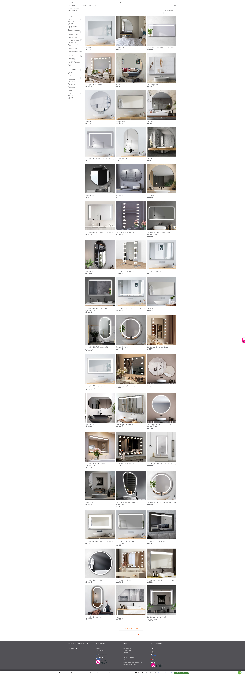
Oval (70, 24)
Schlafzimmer (72, 84)
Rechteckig (71, 21)
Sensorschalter (72, 50)
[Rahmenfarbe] (81, 70)
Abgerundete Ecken (73, 26)
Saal (70, 83)
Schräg (70, 27)
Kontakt (97, 5)
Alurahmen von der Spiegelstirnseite (73, 60)
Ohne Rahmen (72, 67)
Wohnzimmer (72, 86)
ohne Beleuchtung (73, 37)
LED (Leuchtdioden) (73, 34)
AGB (124, 655)
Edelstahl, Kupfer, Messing (74, 62)
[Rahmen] (81, 56)
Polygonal (71, 29)
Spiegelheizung (72, 42)
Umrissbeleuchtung (73, 48)
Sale (124, 659)
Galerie (91, 5)
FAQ (124, 654)
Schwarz (71, 72)
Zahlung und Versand (128, 657)
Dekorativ (71, 95)
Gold (70, 73)
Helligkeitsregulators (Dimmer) (75, 51)
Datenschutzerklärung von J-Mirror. (165, 672)
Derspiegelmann (156, 648)
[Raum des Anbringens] (81, 78)
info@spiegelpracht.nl (101, 654)
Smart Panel (71, 52)
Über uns (125, 652)
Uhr (70, 45)
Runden (71, 23)
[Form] (81, 19)
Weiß (70, 75)
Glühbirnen (71, 35)
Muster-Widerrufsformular (129, 664)
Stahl (70, 64)
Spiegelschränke (83, 5)
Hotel (70, 90)
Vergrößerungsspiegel (74, 44)
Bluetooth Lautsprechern (74, 47)
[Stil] (81, 93)
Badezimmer (72, 81)
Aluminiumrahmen (73, 58)
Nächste (139, 635)
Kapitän (71, 97)
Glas (70, 65)
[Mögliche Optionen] (81, 40)
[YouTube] (152, 652)
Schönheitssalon (72, 89)
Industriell (71, 98)
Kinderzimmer (72, 87)
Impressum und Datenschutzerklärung (132, 662)
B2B (96, 655)
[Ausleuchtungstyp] (81, 32)
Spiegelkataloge (72, 5)
